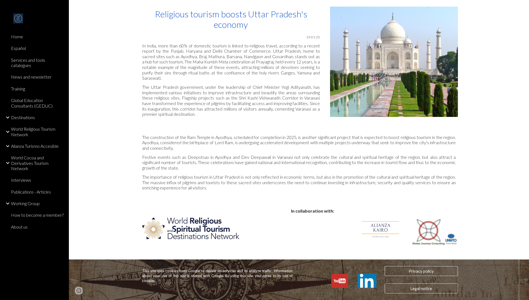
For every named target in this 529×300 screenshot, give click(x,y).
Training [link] (18, 88)
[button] (522, 7)
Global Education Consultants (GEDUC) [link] (32, 103)
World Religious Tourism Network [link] (33, 131)
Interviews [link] (21, 180)
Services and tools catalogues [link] (28, 62)
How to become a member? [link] (37, 215)
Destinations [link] (23, 117)
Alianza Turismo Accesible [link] (35, 146)
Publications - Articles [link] (31, 191)
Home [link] (17, 36)
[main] (231, 63)
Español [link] (18, 48)
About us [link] (19, 226)
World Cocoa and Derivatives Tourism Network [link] (29, 163)
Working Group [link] (25, 203)
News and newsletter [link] (31, 76)
